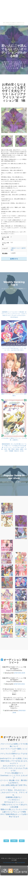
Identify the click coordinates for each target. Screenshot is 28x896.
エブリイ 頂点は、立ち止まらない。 (14, 790)
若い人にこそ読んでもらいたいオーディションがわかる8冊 (14, 51)
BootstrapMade (21, 862)
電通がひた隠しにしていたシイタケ (14, 809)
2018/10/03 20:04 (19, 684)
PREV (6, 840)
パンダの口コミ (14, 800)
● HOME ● (13, 840)
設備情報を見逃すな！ (14, 797)
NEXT (21, 840)
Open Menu (3, 28)
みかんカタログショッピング (14, 766)
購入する (15, 259)
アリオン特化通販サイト (14, 773)
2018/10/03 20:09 (19, 673)
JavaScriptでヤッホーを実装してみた (14, 758)
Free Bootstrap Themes (9, 862)
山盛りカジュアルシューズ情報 (14, 812)
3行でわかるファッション (14, 802)
